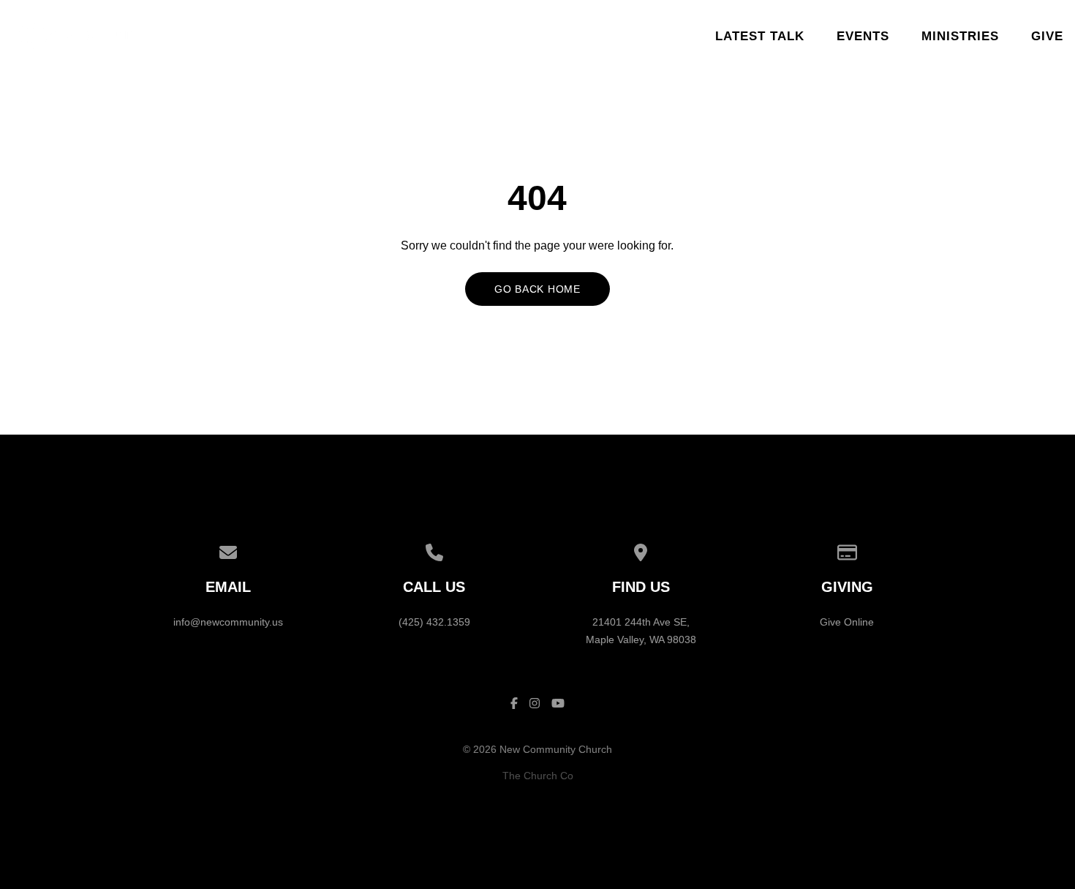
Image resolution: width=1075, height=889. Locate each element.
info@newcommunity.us (228, 622)
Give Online (847, 622)
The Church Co (537, 775)
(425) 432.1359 (434, 622)
